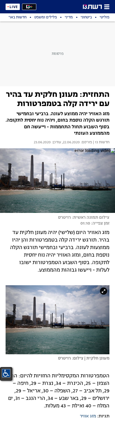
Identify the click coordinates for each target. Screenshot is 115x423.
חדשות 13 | (100, 142)
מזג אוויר (88, 416)
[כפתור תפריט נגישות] (6, 373)
